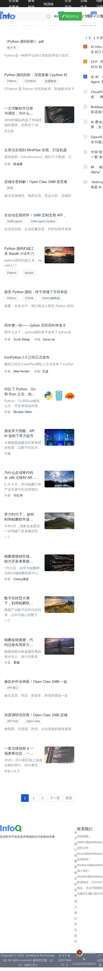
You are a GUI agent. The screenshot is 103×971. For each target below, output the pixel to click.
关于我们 (75, 841)
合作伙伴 (75, 887)
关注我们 (75, 933)
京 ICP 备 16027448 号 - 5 (64, 960)
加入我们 (75, 910)
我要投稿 (75, 864)
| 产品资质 (100, 960)
